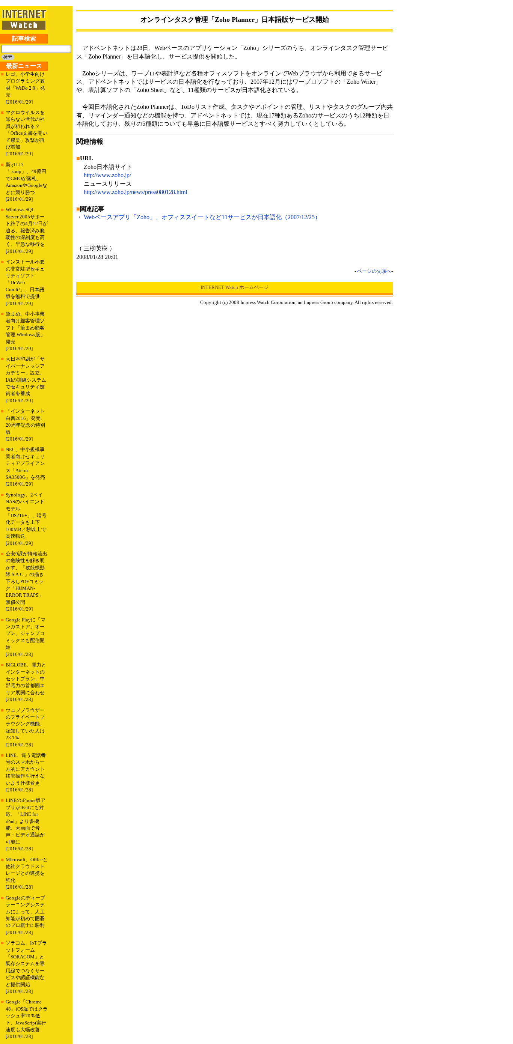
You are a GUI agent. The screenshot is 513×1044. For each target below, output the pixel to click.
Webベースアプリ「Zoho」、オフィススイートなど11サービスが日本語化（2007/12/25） (202, 217)
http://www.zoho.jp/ (107, 175)
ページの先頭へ (374, 271)
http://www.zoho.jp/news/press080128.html (135, 192)
